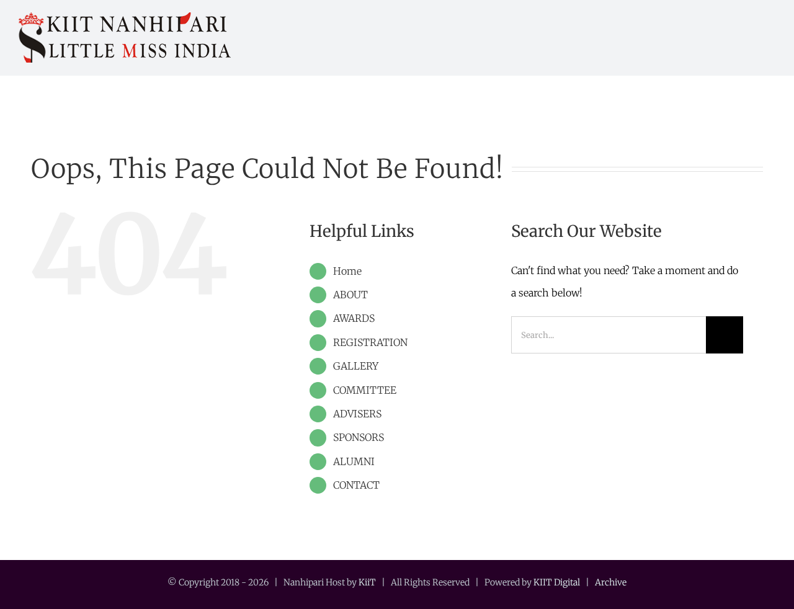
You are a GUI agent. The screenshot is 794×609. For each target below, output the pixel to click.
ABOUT (350, 294)
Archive (611, 582)
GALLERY (355, 366)
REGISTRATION (370, 342)
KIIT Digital (556, 582)
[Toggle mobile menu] (770, 33)
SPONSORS (358, 437)
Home (347, 271)
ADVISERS (357, 413)
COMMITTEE (364, 390)
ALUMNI (354, 461)
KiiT (367, 582)
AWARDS (354, 318)
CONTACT (356, 485)
